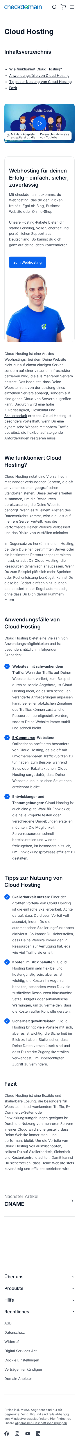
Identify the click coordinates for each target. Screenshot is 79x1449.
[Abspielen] (39, 123)
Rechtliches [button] (16, 1311)
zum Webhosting (27, 262)
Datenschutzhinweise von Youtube (54, 136)
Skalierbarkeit (15, 415)
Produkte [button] (13, 1288)
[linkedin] (38, 1433)
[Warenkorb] (63, 7)
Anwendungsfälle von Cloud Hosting (39, 75)
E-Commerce (23, 737)
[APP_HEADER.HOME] (23, 7)
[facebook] (6, 1433)
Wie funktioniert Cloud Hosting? (35, 69)
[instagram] (17, 1433)
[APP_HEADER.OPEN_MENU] (71, 7)
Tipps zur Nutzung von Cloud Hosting (40, 81)
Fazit (13, 88)
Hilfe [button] (9, 1300)
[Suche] (54, 7)
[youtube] (27, 1433)
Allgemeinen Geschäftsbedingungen (41, 1423)
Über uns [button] (13, 1276)
